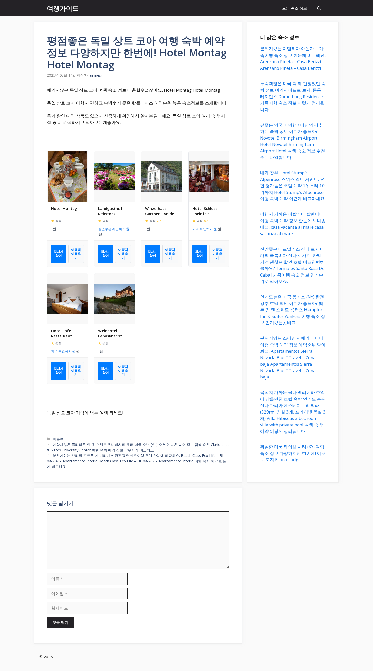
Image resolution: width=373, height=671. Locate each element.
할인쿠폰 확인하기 (111, 229)
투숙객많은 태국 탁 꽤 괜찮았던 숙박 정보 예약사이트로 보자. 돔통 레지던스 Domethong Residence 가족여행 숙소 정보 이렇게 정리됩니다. (293, 96)
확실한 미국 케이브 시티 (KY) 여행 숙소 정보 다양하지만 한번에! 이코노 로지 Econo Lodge (293, 453)
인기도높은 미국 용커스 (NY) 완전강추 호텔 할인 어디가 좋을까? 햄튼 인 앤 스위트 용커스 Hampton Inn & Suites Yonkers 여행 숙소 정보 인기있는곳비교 (292, 309)
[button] (319, 8)
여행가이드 (63, 8)
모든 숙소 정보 (294, 8)
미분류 (58, 439)
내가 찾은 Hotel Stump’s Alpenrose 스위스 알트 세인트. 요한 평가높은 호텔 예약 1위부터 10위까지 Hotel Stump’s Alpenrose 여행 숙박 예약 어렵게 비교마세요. (293, 185)
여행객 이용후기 (76, 253)
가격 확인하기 (202, 229)
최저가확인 (58, 253)
